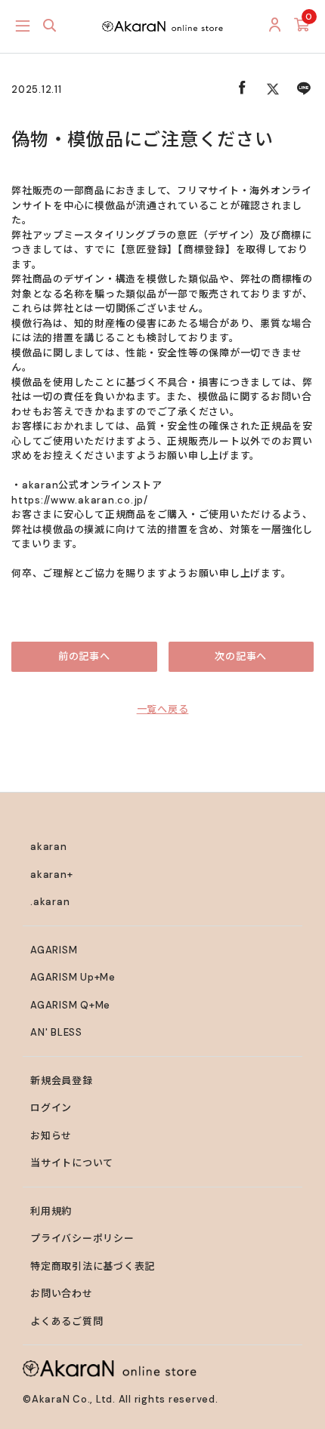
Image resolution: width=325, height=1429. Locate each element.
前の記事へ (84, 656)
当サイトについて (71, 1162)
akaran (48, 846)
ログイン (51, 1107)
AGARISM (53, 950)
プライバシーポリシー (82, 1238)
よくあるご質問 (66, 1321)
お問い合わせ (61, 1293)
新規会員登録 (61, 1080)
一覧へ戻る (163, 709)
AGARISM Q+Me (70, 1005)
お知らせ (51, 1135)
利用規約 (51, 1211)
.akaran (50, 901)
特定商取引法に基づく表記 (92, 1266)
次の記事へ (241, 656)
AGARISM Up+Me (73, 977)
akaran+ (51, 874)
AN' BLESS (56, 1032)
